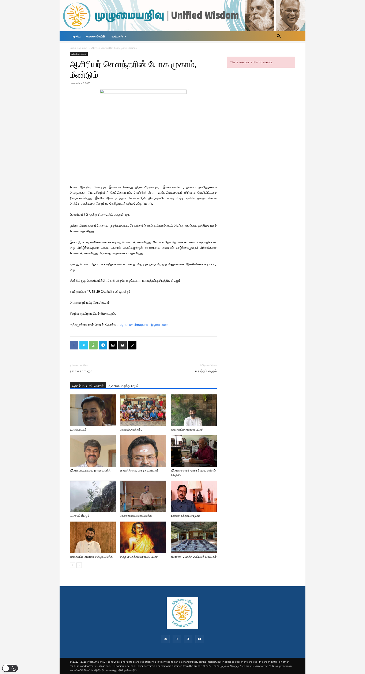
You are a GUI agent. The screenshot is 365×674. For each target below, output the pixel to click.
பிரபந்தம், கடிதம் (206, 371)
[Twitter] (83, 345)
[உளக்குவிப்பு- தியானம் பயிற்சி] (194, 410)
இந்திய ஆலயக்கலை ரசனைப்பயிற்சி (90, 470)
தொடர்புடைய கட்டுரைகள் (88, 385)
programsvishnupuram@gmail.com (143, 325)
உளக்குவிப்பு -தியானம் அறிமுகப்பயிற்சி (91, 556)
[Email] (113, 345)
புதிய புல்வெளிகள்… (131, 429)
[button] (279, 36)
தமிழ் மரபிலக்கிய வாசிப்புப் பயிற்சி (139, 556)
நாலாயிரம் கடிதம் (81, 371)
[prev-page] (72, 565)
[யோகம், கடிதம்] (93, 410)
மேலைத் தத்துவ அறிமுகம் (185, 515)
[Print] (122, 345)
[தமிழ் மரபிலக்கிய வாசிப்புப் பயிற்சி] (143, 537)
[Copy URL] (132, 345)
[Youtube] (199, 639)
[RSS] (177, 639)
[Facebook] (74, 345)
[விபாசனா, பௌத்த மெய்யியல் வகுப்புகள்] (194, 537)
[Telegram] (103, 345)
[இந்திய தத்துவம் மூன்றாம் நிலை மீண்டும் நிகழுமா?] (194, 451)
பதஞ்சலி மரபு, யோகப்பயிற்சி (136, 515)
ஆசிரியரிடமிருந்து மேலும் (124, 385)
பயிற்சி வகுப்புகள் (78, 48)
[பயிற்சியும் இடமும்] (93, 496)
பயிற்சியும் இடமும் (79, 515)
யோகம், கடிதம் (78, 429)
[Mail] (165, 639)
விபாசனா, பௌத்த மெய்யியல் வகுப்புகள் (194, 556)
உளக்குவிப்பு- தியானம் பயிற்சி (187, 429)
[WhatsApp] (93, 345)
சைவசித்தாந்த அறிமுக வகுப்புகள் (139, 470)
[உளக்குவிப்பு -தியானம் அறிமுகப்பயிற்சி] (93, 537)
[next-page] (79, 565)
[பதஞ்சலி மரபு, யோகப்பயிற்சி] (143, 496)
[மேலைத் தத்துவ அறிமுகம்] (194, 496)
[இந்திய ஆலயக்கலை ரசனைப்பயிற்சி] (93, 451)
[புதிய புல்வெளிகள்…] (143, 410)
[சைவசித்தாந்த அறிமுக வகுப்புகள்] (143, 451)
